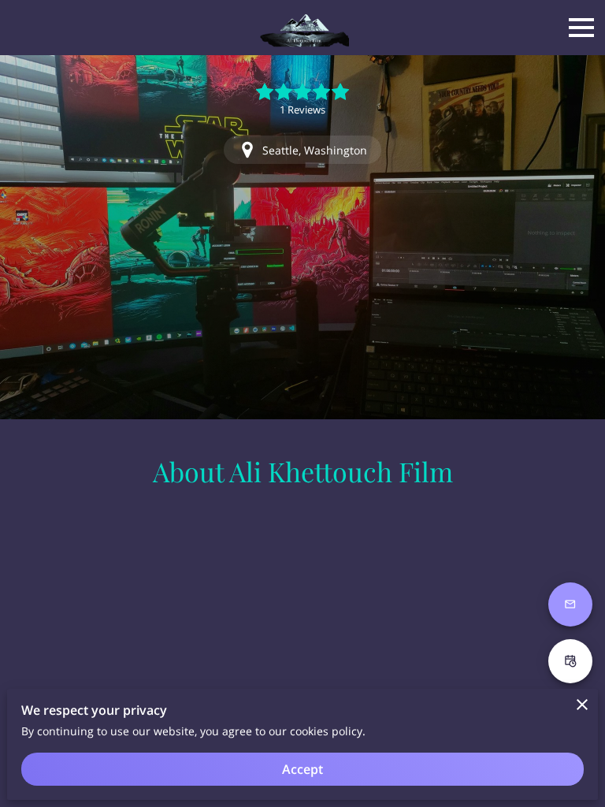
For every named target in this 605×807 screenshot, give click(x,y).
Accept (302, 769)
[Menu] (581, 27)
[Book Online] (570, 661)
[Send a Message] (570, 604)
